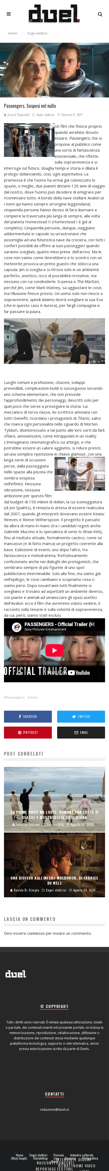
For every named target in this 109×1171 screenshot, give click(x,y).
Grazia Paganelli (18, 115)
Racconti (46, 1162)
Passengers (15, 697)
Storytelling (40, 1158)
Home (19, 1155)
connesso (36, 933)
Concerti (65, 1162)
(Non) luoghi (19, 1158)
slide (34, 697)
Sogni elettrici (45, 115)
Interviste (66, 1159)
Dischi (84, 1159)
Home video (84, 1165)
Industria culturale (81, 1155)
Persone (58, 1155)
